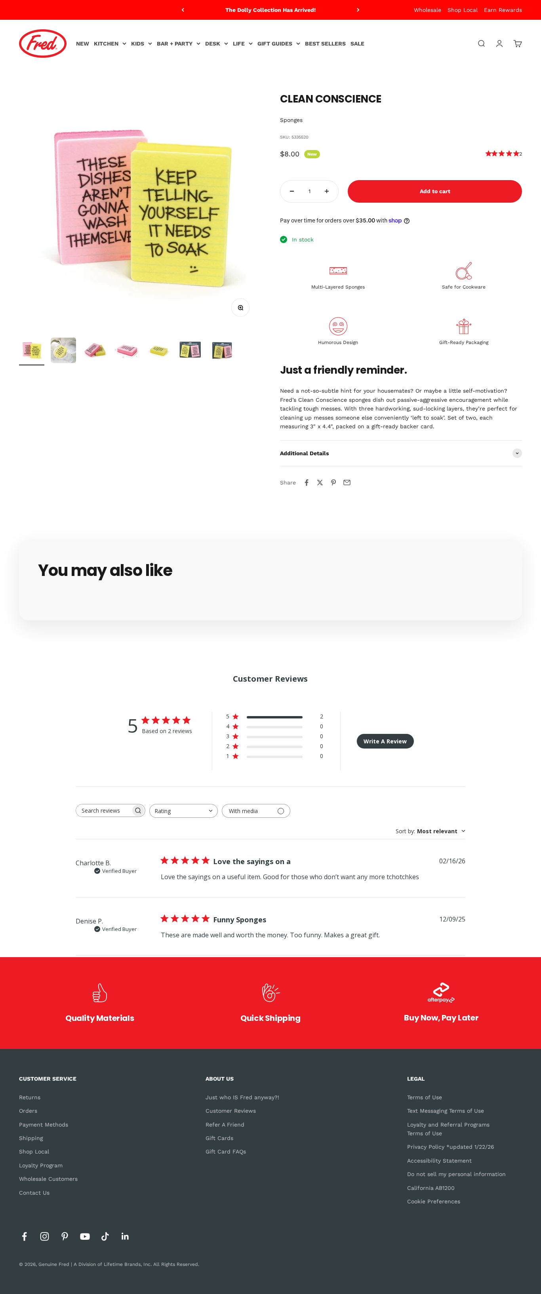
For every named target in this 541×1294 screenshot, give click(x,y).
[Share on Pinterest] (333, 482)
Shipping (31, 1138)
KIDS (137, 43)
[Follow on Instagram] (44, 1236)
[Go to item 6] (190, 351)
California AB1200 (431, 1188)
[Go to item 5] (158, 351)
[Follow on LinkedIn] (125, 1236)
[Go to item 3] (95, 351)
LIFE (239, 43)
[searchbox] (103, 810)
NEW (82, 43)
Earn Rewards (503, 10)
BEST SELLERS (325, 43)
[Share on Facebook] (306, 482)
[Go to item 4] (126, 351)
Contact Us (34, 1192)
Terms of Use (424, 1097)
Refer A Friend (225, 1124)
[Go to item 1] (31, 351)
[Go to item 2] (63, 351)
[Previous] (182, 10)
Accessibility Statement (439, 1160)
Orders (28, 1111)
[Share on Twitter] (320, 482)
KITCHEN (106, 43)
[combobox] (183, 811)
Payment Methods (43, 1124)
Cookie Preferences (433, 1201)
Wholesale (427, 10)
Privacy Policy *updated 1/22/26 (450, 1147)
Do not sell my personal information (456, 1174)
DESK (212, 43)
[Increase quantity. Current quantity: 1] (326, 191)
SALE (357, 43)
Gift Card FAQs (226, 1151)
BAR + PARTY (174, 43)
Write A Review (385, 741)
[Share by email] (347, 482)
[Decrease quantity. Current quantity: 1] (291, 191)
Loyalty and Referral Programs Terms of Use (448, 1128)
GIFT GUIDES (274, 43)
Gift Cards (219, 1138)
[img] (488, 153)
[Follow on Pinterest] (64, 1236)
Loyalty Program (41, 1165)
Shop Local (463, 10)
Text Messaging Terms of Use (445, 1111)
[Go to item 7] (221, 351)
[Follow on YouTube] (85, 1236)
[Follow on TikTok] (105, 1236)
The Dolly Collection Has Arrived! (270, 10)
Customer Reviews (231, 1111)
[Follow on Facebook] (24, 1236)
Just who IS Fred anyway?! (242, 1097)
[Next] (358, 10)
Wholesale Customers (48, 1179)
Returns (29, 1097)
